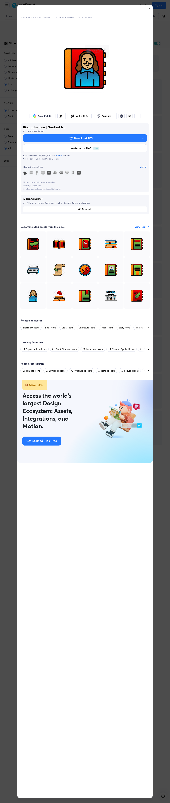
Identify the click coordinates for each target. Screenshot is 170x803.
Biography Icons (85, 17)
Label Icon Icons (94, 349)
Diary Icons (67, 327)
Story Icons (124, 327)
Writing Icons (142, 327)
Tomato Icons (33, 370)
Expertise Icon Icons (36, 349)
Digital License (52, 159)
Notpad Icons (108, 370)
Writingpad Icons (83, 370)
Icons (31, 17)
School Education (53, 189)
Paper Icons (107, 327)
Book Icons (50, 327)
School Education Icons (45, 17)
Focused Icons (131, 370)
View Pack (140, 226)
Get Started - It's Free (41, 441)
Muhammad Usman (35, 131)
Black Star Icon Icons (66, 349)
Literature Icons (87, 327)
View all (143, 167)
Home (24, 17)
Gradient (37, 185)
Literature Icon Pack (66, 17)
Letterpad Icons (57, 370)
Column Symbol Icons (123, 349)
